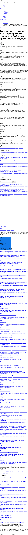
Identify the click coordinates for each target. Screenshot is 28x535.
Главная (4, 11)
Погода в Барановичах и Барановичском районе (12, 522)
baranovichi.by (3, 19)
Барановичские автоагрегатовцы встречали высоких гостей (14, 152)
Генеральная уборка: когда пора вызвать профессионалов (13, 350)
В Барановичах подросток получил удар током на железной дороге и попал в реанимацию (12, 290)
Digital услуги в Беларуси (6, 519)
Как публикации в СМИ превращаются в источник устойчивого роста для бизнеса (12, 441)
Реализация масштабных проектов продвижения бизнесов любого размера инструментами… (13, 463)
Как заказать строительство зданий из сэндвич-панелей (13, 457)
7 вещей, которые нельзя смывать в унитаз (10, 331)
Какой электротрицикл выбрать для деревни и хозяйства (13, 269)
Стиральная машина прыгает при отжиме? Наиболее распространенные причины (12, 437)
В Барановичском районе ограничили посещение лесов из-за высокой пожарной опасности (13, 283)
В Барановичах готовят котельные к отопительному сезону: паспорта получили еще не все (14, 192)
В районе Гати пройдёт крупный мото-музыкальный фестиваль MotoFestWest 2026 (13, 311)
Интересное (3, 27)
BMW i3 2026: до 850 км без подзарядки (9, 365)
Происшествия (6, 14)
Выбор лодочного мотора (6, 337)
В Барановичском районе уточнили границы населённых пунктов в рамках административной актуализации (12, 372)
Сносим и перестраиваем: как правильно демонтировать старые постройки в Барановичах (13, 498)
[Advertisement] (14, 211)
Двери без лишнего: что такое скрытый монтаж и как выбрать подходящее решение (12, 423)
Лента (4, 5)
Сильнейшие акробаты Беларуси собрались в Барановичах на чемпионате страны (11, 263)
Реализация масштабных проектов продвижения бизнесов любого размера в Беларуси (12, 451)
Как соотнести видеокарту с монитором (9, 409)
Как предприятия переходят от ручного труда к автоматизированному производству (11, 279)
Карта (4, 6)
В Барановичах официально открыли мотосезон (12, 396)
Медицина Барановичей (6, 517)
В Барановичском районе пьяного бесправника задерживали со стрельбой (11, 356)
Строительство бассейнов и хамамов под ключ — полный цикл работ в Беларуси (12, 455)
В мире (4, 17)
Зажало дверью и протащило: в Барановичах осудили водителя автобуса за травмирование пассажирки (13, 427)
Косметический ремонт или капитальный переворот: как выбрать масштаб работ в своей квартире (13, 353)
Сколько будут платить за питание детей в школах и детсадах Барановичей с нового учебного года (12, 190)
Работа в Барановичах (5, 515)
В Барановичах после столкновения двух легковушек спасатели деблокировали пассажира (13, 362)
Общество (5, 13)
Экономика (5, 12)
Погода (4, 16)
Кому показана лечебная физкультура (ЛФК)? (10, 359)
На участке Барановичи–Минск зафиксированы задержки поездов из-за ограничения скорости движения (14, 376)
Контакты (5, 4)
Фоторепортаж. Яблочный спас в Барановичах (11, 484)
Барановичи (3, 8)
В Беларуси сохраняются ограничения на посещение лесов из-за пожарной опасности (13, 314)
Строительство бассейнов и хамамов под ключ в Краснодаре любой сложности (11, 416)
